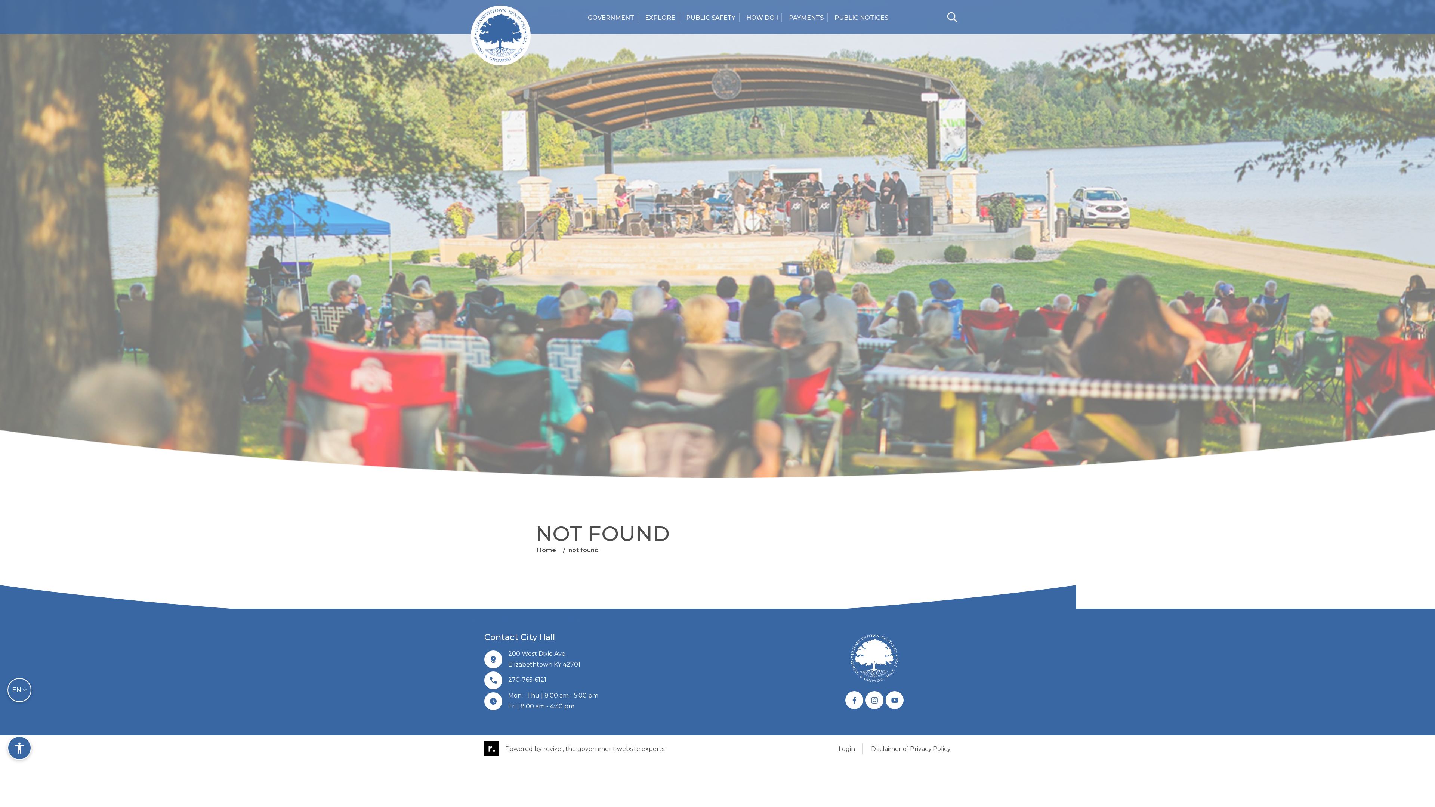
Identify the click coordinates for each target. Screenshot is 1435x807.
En (17, 689)
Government (611, 17)
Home (546, 550)
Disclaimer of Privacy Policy (911, 748)
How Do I (762, 17)
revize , (553, 748)
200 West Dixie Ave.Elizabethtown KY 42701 (544, 659)
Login (847, 748)
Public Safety (710, 17)
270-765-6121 (527, 679)
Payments (806, 17)
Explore (660, 17)
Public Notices (861, 17)
